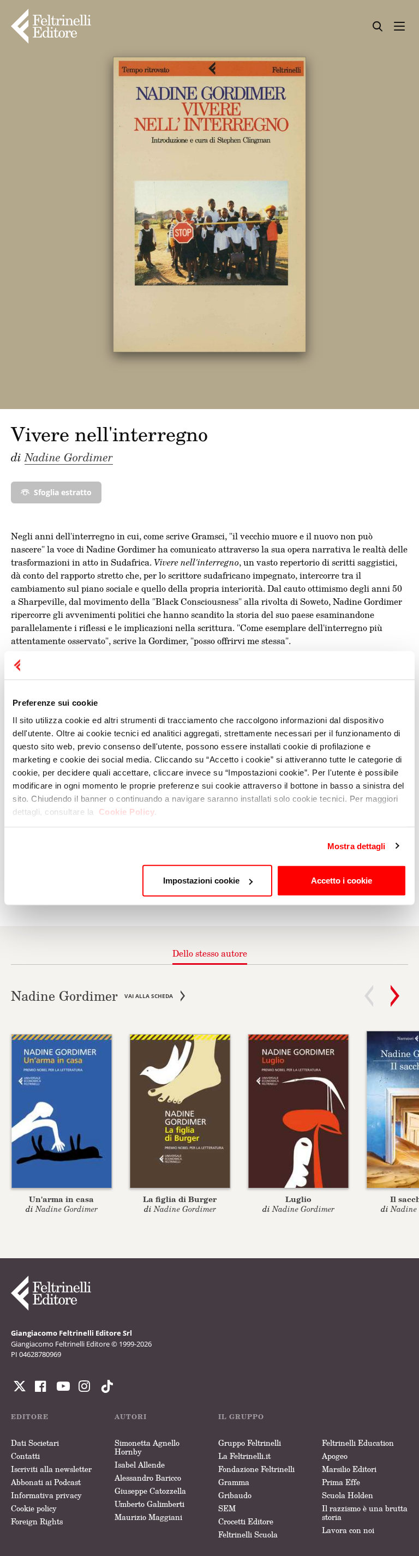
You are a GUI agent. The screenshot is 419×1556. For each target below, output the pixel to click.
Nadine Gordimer (69, 457)
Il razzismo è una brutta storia (365, 1513)
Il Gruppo (241, 1416)
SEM (227, 1508)
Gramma (233, 1482)
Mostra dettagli (356, 845)
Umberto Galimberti (149, 1504)
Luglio (298, 1199)
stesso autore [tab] (209, 953)
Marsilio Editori (349, 1469)
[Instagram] (104, 1386)
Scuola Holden (347, 1495)
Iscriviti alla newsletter (51, 1469)
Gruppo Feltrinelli (249, 1443)
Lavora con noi (348, 1530)
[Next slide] (395, 996)
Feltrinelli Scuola (248, 1534)
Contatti (25, 1456)
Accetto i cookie (341, 880)
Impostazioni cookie (201, 880)
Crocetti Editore (245, 1521)
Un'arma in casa (61, 1199)
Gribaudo (235, 1495)
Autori (131, 1416)
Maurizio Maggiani (148, 1517)
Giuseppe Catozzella (150, 1491)
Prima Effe (341, 1482)
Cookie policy (34, 1508)
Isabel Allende (140, 1464)
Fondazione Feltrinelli (256, 1469)
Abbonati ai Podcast (46, 1482)
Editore (30, 1416)
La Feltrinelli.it (244, 1456)
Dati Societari (35, 1443)
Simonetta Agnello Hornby (147, 1447)
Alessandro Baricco (148, 1477)
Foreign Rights (37, 1521)
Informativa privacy (46, 1495)
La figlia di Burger (180, 1199)
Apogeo (335, 1456)
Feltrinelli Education (358, 1443)
